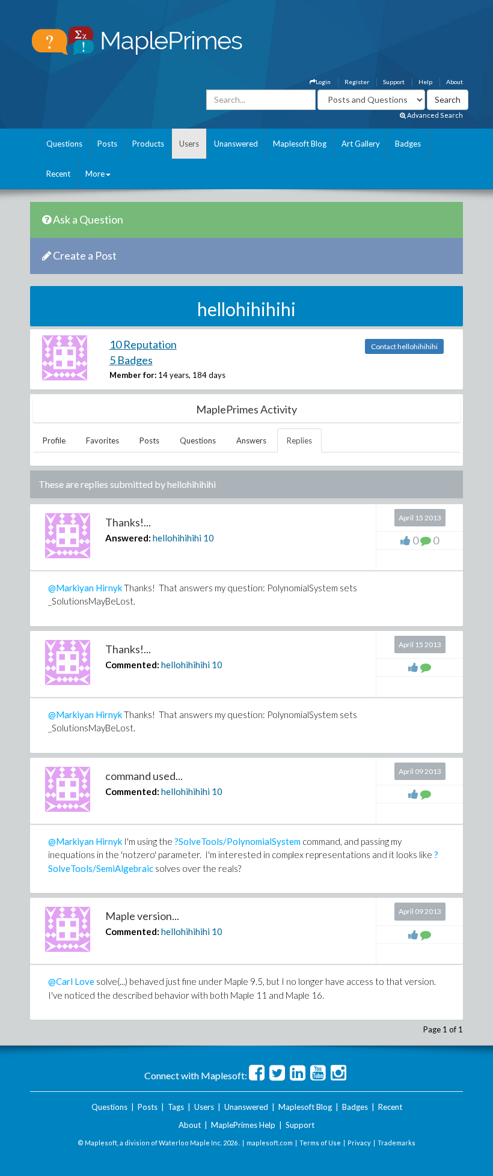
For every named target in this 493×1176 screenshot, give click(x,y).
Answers (251, 440)
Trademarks (396, 1143)
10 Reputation (143, 344)
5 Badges (131, 360)
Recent (58, 173)
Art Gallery (360, 143)
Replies (299, 440)
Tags (176, 1107)
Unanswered (236, 143)
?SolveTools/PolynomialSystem (237, 841)
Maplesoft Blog (299, 143)
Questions (64, 143)
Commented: (132, 664)
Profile (54, 440)
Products (148, 143)
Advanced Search (434, 115)
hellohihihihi (177, 537)
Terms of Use (320, 1143)
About (454, 81)
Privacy (359, 1143)
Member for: (132, 375)
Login (323, 81)
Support (394, 81)
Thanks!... (128, 522)
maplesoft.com (269, 1143)
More (95, 173)
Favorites (102, 440)
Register (356, 81)
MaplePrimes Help (243, 1125)
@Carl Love (71, 981)
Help (425, 81)
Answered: (128, 537)
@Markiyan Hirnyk (85, 587)
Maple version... (142, 915)
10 (208, 537)
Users (189, 143)
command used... (144, 775)
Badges (408, 143)
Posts (107, 143)
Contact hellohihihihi (404, 346)
